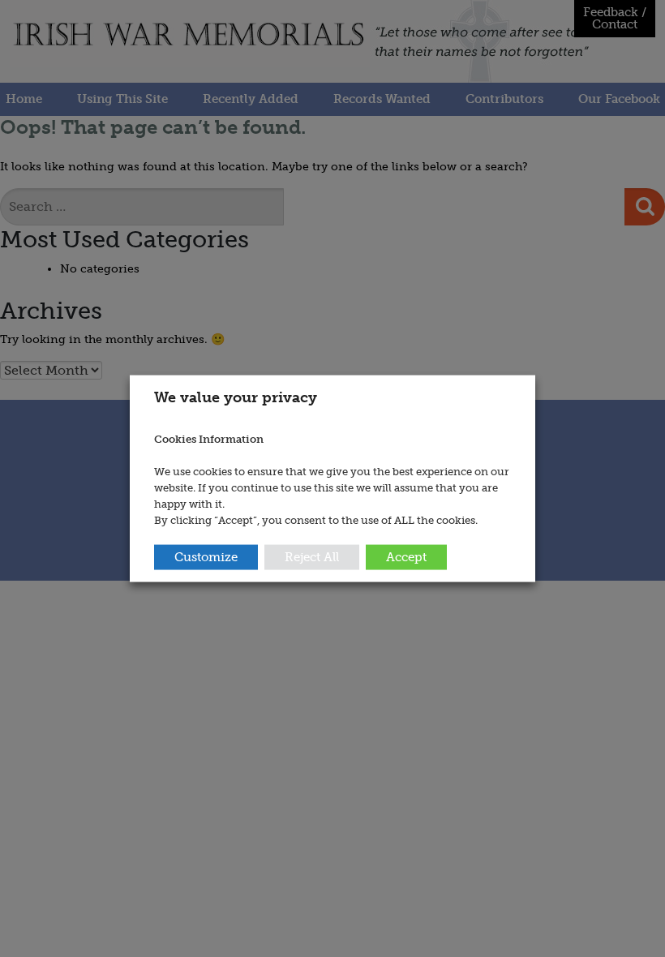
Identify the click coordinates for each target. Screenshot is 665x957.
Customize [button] (206, 556)
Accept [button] (406, 556)
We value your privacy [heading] (235, 397)
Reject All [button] (312, 556)
